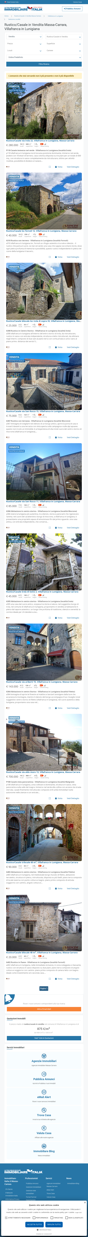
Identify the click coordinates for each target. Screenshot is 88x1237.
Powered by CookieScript (44, 1234)
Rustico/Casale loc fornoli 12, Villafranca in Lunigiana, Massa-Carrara (41, 230)
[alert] (44, 1218)
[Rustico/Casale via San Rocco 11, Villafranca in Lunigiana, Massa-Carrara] (44, 471)
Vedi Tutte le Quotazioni (44, 1038)
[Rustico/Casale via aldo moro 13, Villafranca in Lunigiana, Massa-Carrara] (44, 742)
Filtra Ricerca (44, 64)
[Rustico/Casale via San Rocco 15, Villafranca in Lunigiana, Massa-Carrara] (44, 381)
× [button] (85, 1202)
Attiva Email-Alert (44, 1009)
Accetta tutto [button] (34, 1224)
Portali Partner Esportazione (31, 1198)
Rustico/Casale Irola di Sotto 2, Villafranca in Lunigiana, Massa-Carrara (42, 591)
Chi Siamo (8, 1189)
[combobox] (56, 16)
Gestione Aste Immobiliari (31, 1192)
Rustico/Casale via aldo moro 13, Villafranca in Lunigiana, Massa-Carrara (43, 772)
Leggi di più (78, 1212)
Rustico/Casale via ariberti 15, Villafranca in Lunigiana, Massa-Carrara (41, 681)
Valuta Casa (51, 1197)
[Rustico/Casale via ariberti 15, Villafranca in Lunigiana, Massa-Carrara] (44, 652)
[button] (6, 1217)
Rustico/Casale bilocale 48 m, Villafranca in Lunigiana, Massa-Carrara (42, 952)
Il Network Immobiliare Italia (11, 1194)
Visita (60, 167)
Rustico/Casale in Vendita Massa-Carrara (27, 16)
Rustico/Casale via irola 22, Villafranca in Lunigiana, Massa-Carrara (40, 140)
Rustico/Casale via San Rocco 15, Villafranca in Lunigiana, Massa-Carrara (43, 411)
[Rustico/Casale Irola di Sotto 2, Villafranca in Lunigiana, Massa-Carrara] (44, 561)
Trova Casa (51, 1193)
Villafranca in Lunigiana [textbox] (55, 16)
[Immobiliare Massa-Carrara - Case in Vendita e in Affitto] (23, 8)
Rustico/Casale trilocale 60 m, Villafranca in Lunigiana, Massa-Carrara (42, 862)
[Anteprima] (49, 167)
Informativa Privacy (12, 1199)
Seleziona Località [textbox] (14, 19)
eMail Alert (50, 1190)
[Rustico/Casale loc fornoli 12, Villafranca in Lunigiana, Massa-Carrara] (44, 201)
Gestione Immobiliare (33, 1187)
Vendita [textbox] (11, 36)
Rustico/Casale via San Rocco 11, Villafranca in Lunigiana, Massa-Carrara (43, 501)
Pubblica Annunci (73, 9)
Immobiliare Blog (73, 1183)
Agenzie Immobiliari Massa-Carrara (53, 1185)
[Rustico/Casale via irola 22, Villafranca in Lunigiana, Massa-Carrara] (44, 110)
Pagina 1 (43, 988)
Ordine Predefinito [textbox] (15, 57)
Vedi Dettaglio (73, 167)
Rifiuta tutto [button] (54, 1224)
